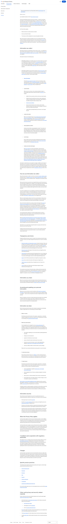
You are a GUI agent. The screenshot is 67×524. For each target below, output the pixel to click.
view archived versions (34, 16)
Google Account (38, 21)
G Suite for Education (25, 479)
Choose (23, 265)
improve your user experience (24, 204)
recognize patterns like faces (30, 507)
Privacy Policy (8, 3)
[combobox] (52, 522)
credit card (36, 63)
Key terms (2, 10)
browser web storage (42, 140)
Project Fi (23, 477)
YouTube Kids (24, 481)
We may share (22, 381)
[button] (60, 2)
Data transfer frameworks (5, 8)
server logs (42, 92)
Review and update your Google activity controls (29, 243)
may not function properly (36, 271)
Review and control (24, 250)
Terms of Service (17, 3)
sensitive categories (36, 208)
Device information (27, 78)
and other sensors (37, 119)
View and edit (24, 253)
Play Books (23, 470)
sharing (35, 282)
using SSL (33, 399)
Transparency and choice (38, 167)
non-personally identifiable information (31, 381)
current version (41, 10)
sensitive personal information (33, 318)
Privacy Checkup (25, 513)
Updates (2, 15)
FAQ (29, 3)
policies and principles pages (24, 497)
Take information (24, 262)
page (23, 509)
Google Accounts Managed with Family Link (28, 483)
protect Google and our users (39, 177)
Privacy (20, 522)
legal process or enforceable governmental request (35, 343)
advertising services (41, 153)
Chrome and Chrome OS (25, 468)
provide (40, 176)
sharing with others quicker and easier (37, 24)
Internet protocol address (30, 102)
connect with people (24, 24)
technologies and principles (33, 500)
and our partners (27, 148)
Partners (2, 13)
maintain (42, 176)
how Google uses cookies (28, 503)
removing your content (41, 282)
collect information (42, 70)
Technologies (24, 3)
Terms (23, 522)
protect (45, 176)
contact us (21, 43)
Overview (2, 3)
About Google (15, 522)
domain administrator (39, 325)
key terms (43, 39)
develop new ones (29, 177)
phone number (30, 84)
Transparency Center (28, 522)
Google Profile (34, 65)
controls (44, 245)
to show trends (24, 383)
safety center (26, 515)
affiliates (35, 354)
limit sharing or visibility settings (29, 195)
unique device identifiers (36, 82)
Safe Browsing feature (25, 403)
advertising (33, 505)
